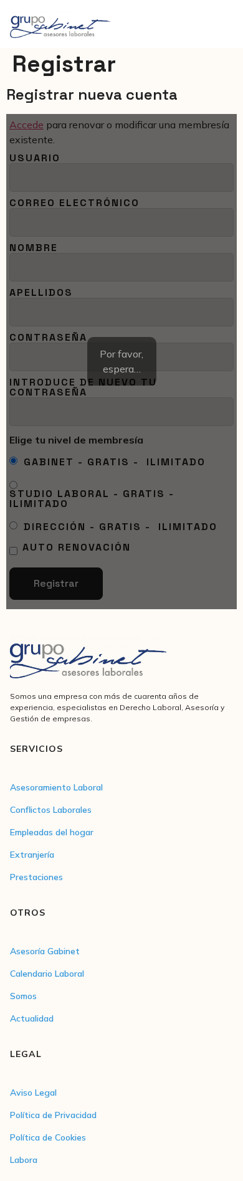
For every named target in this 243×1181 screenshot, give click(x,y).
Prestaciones (36, 877)
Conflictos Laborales (51, 809)
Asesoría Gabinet (45, 951)
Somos (23, 996)
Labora (23, 1159)
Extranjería (32, 854)
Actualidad (32, 1018)
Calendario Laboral (47, 973)
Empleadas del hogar (51, 832)
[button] (222, 24)
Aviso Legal (33, 1092)
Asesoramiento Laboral (56, 787)
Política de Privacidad (53, 1115)
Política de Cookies (48, 1137)
